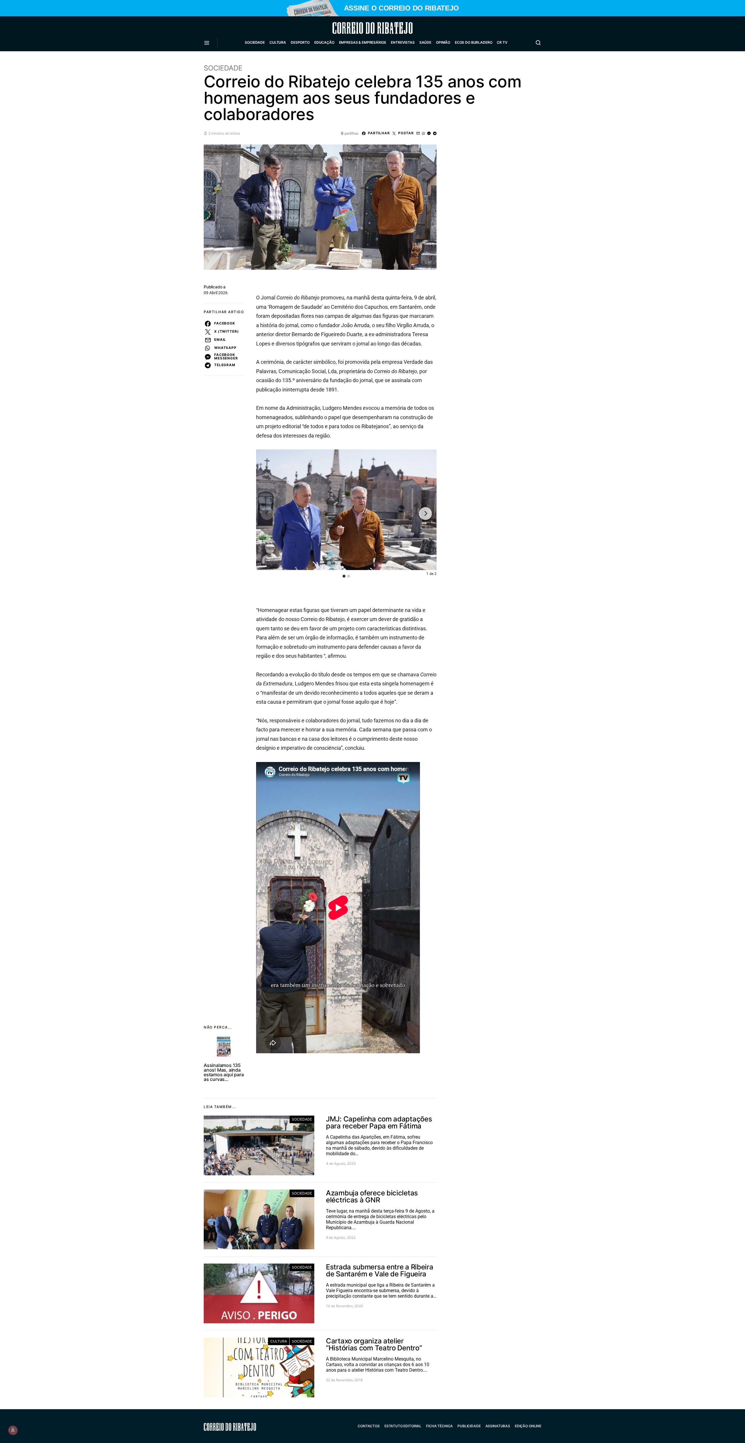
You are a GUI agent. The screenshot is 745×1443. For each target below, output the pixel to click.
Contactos (369, 1426)
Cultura (277, 42)
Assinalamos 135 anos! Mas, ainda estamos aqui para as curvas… (224, 1072)
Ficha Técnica (439, 1426)
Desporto (300, 42)
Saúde (425, 42)
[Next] (425, 513)
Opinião (443, 42)
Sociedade (255, 42)
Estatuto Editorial (402, 1426)
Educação (324, 42)
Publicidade (468, 1426)
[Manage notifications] (12, 1430)
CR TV (502, 42)
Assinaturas (497, 1426)
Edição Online (528, 1426)
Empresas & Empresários (362, 42)
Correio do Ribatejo (358, 27)
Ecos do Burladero (473, 42)
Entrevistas (402, 42)
